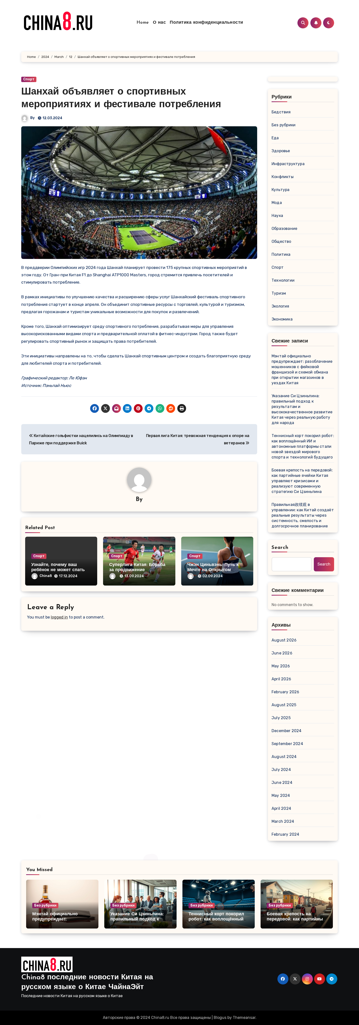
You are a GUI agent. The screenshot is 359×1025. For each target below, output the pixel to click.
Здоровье (281, 151)
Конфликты (283, 176)
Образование (284, 228)
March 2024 (283, 821)
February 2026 (285, 692)
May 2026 (281, 666)
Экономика (282, 319)
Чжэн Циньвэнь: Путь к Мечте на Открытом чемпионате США (213, 570)
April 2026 (281, 679)
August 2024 (284, 756)
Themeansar (244, 1017)
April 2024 (281, 808)
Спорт (28, 79)
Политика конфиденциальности (206, 23)
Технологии (283, 280)
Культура (281, 189)
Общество (281, 241)
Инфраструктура (288, 163)
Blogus (220, 1017)
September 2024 (287, 743)
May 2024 (281, 795)
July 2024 (281, 769)
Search (280, 547)
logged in (59, 617)
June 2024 (282, 782)
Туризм (279, 293)
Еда (275, 138)
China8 (46, 576)
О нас (159, 23)
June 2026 (282, 653)
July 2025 (281, 717)
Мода (277, 202)
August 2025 (284, 705)
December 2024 (287, 730)
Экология (280, 306)
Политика (281, 254)
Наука (277, 215)
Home (143, 23)
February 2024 (285, 834)
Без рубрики (284, 125)
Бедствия (281, 112)
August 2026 (284, 640)
